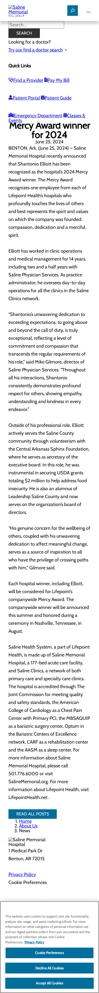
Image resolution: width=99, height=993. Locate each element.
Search (24, 33)
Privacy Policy (22, 874)
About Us (28, 826)
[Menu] (88, 12)
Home (25, 821)
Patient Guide (58, 98)
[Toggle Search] (72, 10)
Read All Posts (32, 813)
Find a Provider (28, 80)
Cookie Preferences (49, 953)
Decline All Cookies (49, 968)
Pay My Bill (58, 80)
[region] (49, 947)
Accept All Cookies (49, 983)
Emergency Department (38, 116)
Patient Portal (26, 98)
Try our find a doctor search (35, 50)
